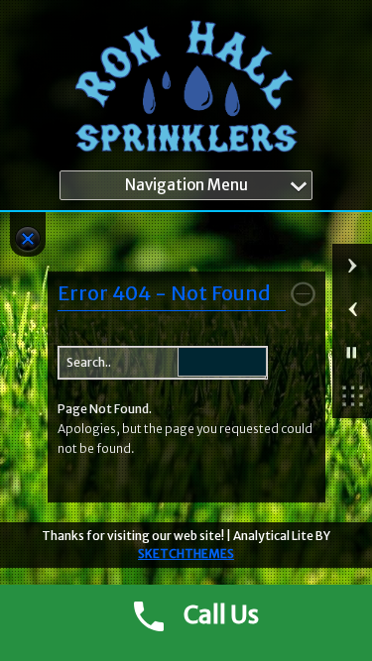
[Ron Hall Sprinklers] (186, 90)
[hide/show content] (303, 293)
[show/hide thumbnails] (352, 396)
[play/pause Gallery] (352, 353)
